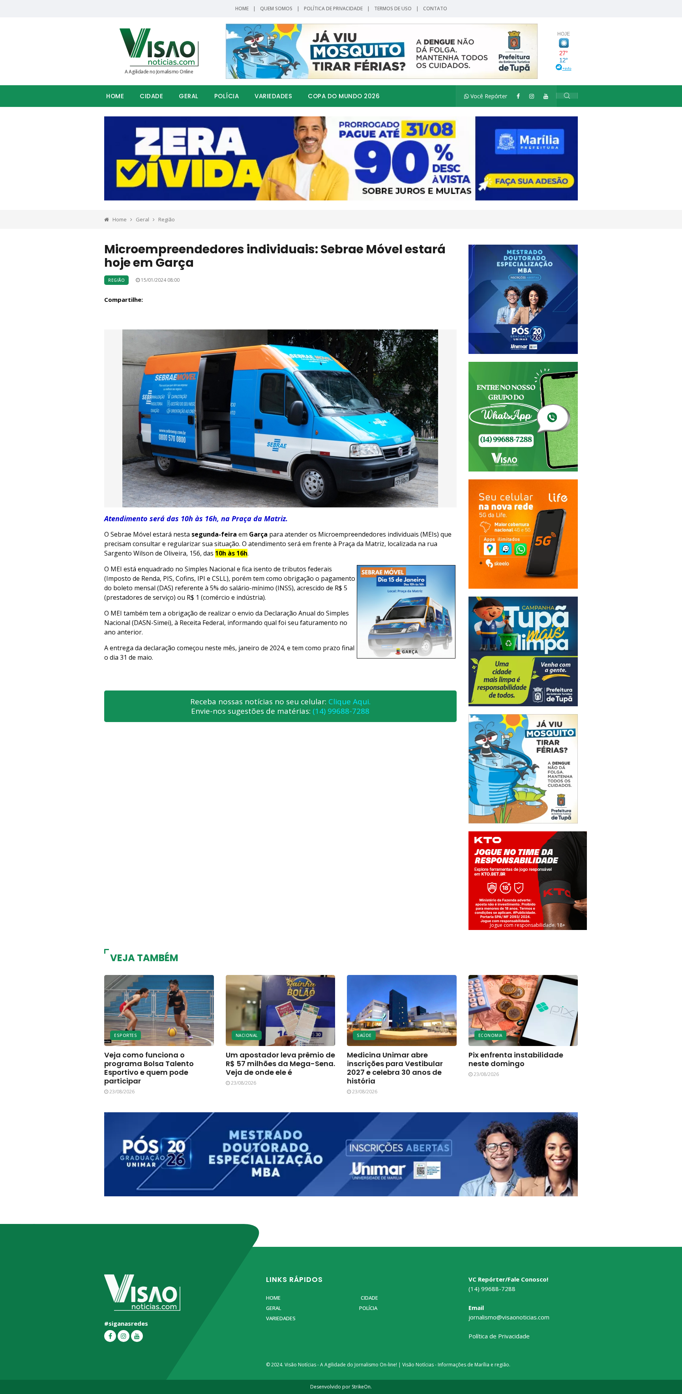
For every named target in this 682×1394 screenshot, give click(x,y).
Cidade (151, 96)
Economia (490, 1035)
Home (242, 8)
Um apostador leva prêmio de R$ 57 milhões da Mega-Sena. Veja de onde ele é (280, 1063)
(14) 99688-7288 (341, 711)
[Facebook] (518, 96)
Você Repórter (488, 96)
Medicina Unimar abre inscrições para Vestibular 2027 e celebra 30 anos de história (395, 1068)
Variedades (273, 96)
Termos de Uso (393, 8)
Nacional (247, 1035)
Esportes (125, 1035)
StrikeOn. (362, 1386)
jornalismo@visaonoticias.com (508, 1317)
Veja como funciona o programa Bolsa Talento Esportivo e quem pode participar (149, 1068)
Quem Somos (276, 8)
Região (166, 219)
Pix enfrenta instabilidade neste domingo (515, 1059)
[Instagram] (531, 96)
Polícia (226, 96)
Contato (435, 8)
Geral (189, 96)
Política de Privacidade (333, 8)
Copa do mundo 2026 (344, 96)
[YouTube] (546, 96)
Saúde (364, 1035)
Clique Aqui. (349, 701)
